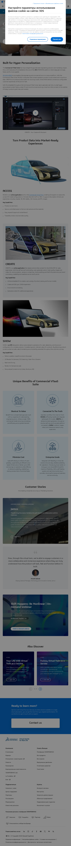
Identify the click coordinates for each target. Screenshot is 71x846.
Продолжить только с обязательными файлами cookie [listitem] (48, 3)
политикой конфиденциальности (32, 33)
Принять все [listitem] (57, 39)
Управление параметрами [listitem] (38, 39)
